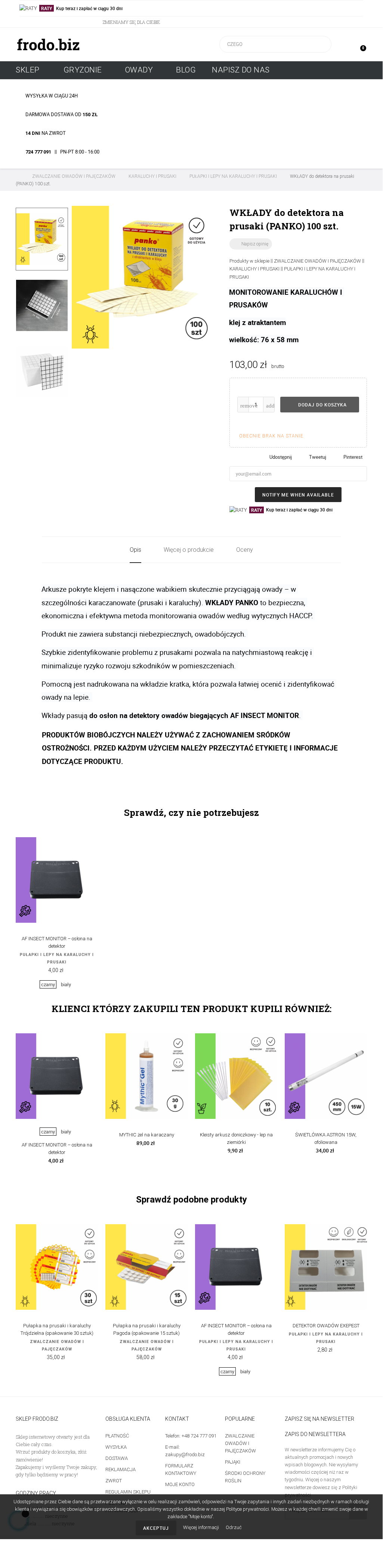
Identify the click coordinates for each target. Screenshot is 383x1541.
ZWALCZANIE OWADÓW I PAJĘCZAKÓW (317, 261)
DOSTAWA (116, 1458)
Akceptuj (156, 1528)
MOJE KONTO (180, 1484)
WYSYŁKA (116, 1447)
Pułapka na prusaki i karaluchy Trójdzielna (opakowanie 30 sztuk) (57, 1329)
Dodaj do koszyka (322, 405)
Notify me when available (298, 495)
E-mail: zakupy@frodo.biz (185, 1450)
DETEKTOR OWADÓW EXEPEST (326, 1325)
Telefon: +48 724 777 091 (190, 1436)
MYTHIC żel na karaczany (146, 1135)
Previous (42, 200)
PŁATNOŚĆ (117, 1436)
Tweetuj (317, 457)
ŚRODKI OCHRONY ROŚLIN (245, 1476)
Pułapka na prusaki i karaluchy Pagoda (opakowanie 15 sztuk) (146, 1329)
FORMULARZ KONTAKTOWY (180, 1469)
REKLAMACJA (120, 1469)
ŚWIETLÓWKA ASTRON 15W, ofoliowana (325, 1138)
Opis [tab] (135, 549)
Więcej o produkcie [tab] (189, 549)
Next (42, 410)
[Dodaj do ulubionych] (336, 424)
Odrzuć (234, 1527)
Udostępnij (280, 457)
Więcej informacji (201, 1527)
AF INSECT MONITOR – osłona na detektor (57, 942)
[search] (321, 44)
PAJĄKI (232, 1462)
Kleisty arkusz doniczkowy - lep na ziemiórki (236, 1138)
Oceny (244, 549)
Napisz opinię (250, 244)
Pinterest (352, 457)
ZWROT (113, 1480)
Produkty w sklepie (249, 261)
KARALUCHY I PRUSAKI (254, 269)
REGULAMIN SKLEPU (128, 1492)
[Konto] (344, 44)
